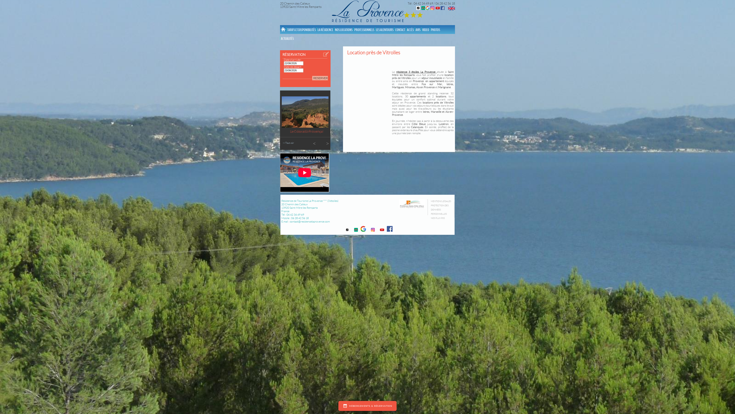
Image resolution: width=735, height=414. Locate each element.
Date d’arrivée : (293, 59)
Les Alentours (385, 29)
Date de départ (292, 66)
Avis (418, 29)
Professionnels (364, 29)
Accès (410, 29)
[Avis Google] (427, 9)
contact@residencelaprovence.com (310, 221)
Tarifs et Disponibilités (301, 29)
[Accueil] (369, 12)
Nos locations (344, 29)
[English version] (451, 9)
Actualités (287, 38)
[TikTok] (418, 9)
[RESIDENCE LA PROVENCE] (437, 9)
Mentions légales (441, 201)
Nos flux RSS (438, 218)
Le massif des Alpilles (306, 131)
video (425, 29)
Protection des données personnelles (440, 209)
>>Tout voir (288, 143)
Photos (435, 29)
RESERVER (320, 78)
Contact (400, 29)
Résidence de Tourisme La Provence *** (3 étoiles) (309, 200)
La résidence (325, 29)
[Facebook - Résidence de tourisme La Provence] (442, 9)
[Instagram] (432, 9)
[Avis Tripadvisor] (423, 9)
